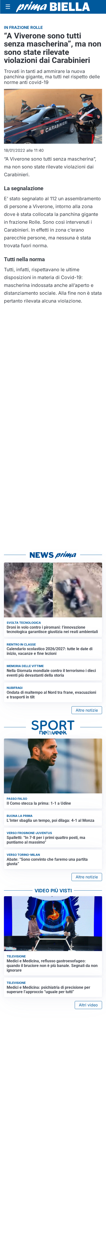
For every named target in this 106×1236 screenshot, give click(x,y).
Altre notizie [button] (87, 710)
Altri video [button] (88, 1004)
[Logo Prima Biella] (53, 6)
